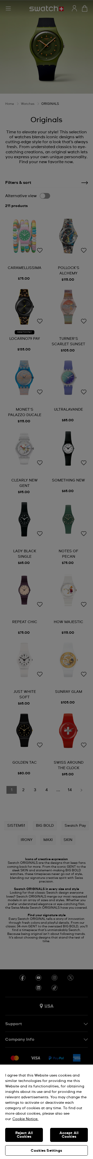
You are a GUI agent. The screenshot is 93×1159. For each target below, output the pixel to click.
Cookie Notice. (25, 1119)
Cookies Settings (46, 1151)
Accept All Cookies (69, 1135)
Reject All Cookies (24, 1135)
